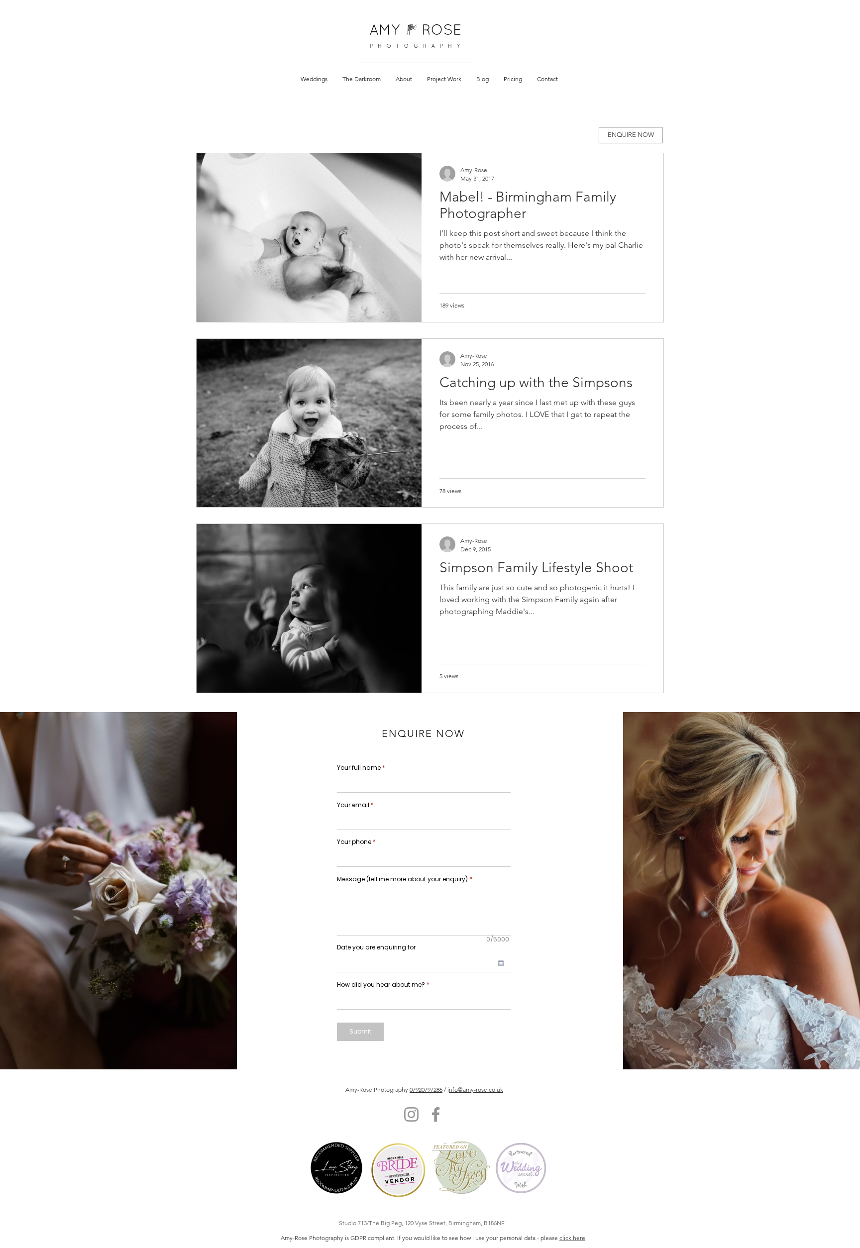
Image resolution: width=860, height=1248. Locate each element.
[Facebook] (435, 1114)
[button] (314, 79)
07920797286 (426, 1089)
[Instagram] (411, 1114)
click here (572, 1238)
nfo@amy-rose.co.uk (476, 1089)
